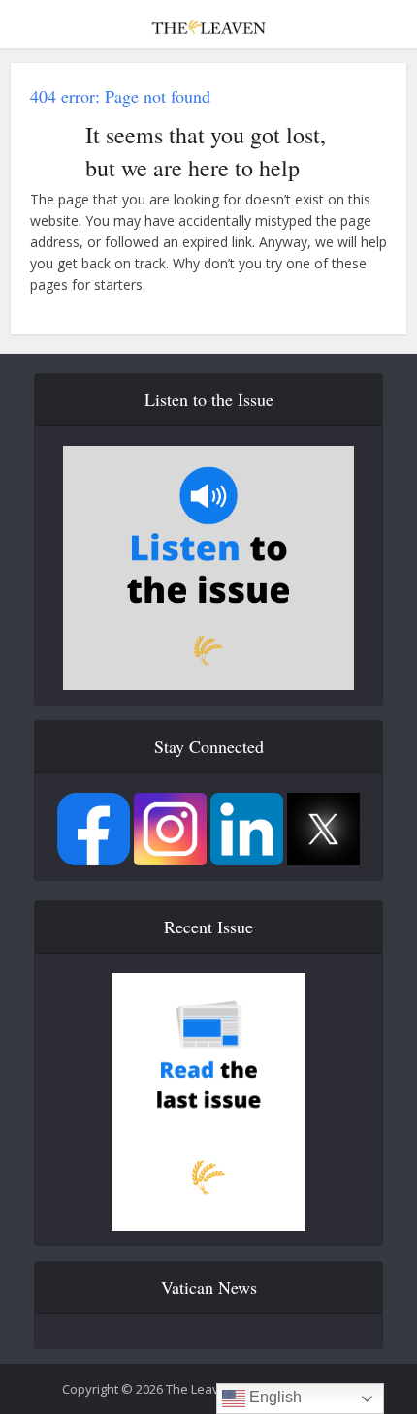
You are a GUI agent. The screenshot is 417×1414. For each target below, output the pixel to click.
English (273, 1397)
